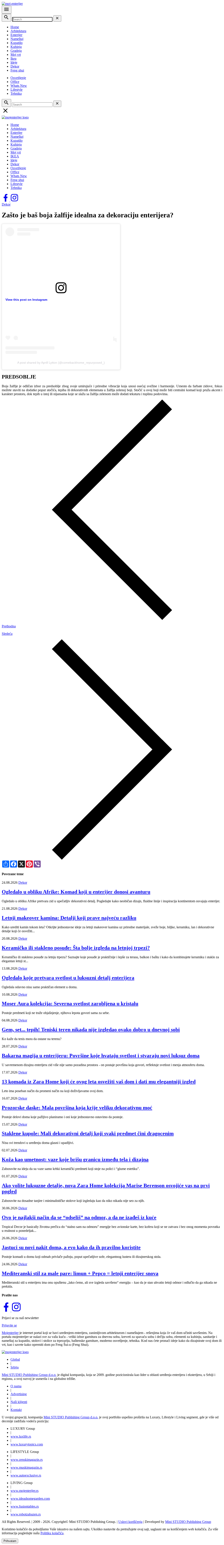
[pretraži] (6, 18)
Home (14, 27)
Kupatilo (16, 43)
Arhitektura (18, 31)
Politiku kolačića (51, 1533)
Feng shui (17, 70)
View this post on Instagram (26, 299)
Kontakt (16, 1410)
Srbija (14, 1367)
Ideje (13, 62)
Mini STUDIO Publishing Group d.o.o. (29, 1375)
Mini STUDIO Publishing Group (188, 1522)
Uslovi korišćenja (130, 1522)
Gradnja (16, 50)
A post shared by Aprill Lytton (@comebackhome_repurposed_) (61, 362)
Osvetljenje (18, 78)
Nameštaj (16, 39)
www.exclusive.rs (25, 1475)
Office (14, 82)
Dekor (14, 66)
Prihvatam (10, 1541)
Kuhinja (16, 47)
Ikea (13, 58)
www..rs (20, 1436)
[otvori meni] (6, 10)
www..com (26, 1444)
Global (15, 1359)
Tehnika (16, 93)
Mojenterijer (10, 1333)
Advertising (18, 1394)
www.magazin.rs (26, 1459)
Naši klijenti (18, 1402)
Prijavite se (9, 1325)
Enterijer (16, 35)
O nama (15, 1386)
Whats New (18, 85)
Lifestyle (16, 89)
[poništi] (57, 18)
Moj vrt (15, 54)
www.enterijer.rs (24, 1491)
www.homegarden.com (30, 1498)
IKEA (14, 156)
